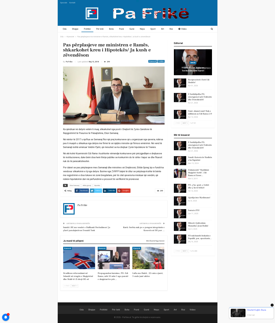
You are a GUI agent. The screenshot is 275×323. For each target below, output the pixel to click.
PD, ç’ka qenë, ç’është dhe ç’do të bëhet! (198, 186)
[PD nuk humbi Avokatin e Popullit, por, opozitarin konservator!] (180, 239)
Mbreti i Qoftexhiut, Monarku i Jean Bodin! (198, 224)
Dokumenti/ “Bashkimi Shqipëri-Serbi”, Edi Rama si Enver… (198, 173)
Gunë (131, 29)
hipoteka (97, 185)
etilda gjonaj (87, 185)
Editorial (192, 62)
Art (162, 29)
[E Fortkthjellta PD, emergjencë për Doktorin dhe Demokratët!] (180, 97)
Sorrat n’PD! (194, 210)
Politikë (87, 29)
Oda (64, 29)
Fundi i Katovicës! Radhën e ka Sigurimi (200, 158)
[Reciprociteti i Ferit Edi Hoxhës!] (180, 83)
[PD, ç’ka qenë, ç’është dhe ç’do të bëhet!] (180, 188)
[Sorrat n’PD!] (180, 213)
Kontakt (72, 3)
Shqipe (75, 29)
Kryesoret (152, 61)
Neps (142, 29)
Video (184, 29)
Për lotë (100, 29)
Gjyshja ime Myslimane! (199, 197)
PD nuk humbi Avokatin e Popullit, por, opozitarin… (200, 237)
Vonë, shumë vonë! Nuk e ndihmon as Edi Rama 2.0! (200, 112)
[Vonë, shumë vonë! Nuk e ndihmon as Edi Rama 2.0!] (180, 114)
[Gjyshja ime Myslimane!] (180, 201)
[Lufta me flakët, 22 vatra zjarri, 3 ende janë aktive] (148, 258)
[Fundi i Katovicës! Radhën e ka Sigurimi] (180, 160)
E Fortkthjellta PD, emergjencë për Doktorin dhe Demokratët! (200, 97)
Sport (153, 29)
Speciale (63, 3)
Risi (171, 29)
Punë (121, 29)
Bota (111, 29)
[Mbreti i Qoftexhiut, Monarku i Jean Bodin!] (180, 226)
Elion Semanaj (74, 185)
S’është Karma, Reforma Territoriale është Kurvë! (193, 69)
